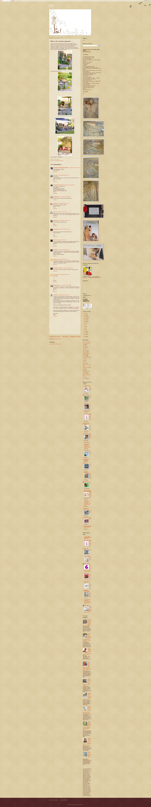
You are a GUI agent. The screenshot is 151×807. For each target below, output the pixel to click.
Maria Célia (55, 175)
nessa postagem (76, 307)
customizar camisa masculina (86, 354)
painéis (84, 368)
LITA (54, 239)
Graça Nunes (55, 203)
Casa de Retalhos (87, 556)
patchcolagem (85, 371)
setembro (85, 321)
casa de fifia (55, 229)
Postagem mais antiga (75, 336)
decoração (61, 160)
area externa (57, 160)
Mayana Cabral (56, 220)
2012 (85, 313)
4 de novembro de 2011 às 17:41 (60, 239)
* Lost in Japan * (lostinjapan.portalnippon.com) (87, 537)
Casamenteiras (86, 444)
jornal (84, 361)
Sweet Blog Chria (87, 599)
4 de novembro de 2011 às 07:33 (64, 220)
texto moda (85, 378)
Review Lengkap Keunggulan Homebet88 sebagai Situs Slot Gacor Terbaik (87, 503)
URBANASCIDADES (87, 526)
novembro (85, 318)
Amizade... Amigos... (90, 559)
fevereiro (85, 332)
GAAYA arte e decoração (86, 460)
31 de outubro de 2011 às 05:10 (63, 175)
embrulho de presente (86, 357)
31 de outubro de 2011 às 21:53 (63, 203)
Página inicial (65, 336)
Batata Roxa (86, 548)
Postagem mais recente (54, 336)
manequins (85, 363)
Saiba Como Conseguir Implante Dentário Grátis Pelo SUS (87, 602)
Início (84, 40)
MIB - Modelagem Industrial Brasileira (87, 491)
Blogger (81, 804)
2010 (85, 336)
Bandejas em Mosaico (90, 512)
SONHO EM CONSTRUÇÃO (86, 591)
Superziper (86, 500)
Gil (51, 5)
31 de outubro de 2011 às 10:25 (64, 196)
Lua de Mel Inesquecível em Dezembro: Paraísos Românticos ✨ (87, 447)
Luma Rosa (55, 294)
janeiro (85, 334)
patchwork (84, 373)
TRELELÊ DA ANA (87, 517)
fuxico (84, 358)
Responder (55, 171)
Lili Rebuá (55, 249)
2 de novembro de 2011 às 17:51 (61, 211)
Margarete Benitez (56, 285)
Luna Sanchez (56, 274)
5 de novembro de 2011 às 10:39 (63, 249)
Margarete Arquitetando (86, 472)
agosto (85, 323)
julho (85, 324)
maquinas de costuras (86, 364)
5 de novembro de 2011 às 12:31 (62, 259)
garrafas (84, 360)
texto (84, 377)
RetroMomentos (56, 196)
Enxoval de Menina (90, 389)
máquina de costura (86, 367)
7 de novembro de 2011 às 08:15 (65, 285)
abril (84, 329)
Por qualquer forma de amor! (90, 586)
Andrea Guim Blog (87, 540)
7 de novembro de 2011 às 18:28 (63, 294)
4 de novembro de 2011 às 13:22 (63, 229)
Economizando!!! (90, 397)
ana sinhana (86, 403)
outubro (85, 319)
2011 (85, 315)
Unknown (55, 259)
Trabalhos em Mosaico (86, 509)
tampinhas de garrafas (86, 374)
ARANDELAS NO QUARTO (90, 436)
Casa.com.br (86, 442)
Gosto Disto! (86, 573)
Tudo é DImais (86, 605)
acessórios (85, 347)
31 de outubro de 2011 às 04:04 (73, 167)
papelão (84, 370)
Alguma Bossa (86, 395)
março (85, 331)
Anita (54, 211)
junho (85, 326)
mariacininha (86, 482)
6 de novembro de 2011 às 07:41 (64, 274)
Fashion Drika (86, 563)
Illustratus (86, 463)
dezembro (85, 316)
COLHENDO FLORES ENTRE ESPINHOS (60, 167)
